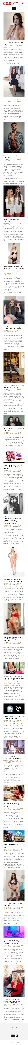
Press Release (8, 471)
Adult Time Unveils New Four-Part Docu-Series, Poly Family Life (13, 846)
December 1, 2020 (7, 470)
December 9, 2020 (7, 101)
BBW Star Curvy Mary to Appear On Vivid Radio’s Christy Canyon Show (12, 1001)
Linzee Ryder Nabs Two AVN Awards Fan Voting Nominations (13, 638)
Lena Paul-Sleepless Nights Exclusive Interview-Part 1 (13, 327)
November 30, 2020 (8, 760)
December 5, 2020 (7, 330)
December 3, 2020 (7, 432)
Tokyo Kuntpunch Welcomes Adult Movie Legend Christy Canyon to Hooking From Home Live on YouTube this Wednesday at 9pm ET (13, 520)
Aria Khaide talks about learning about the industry (14, 43)
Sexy (11, 433)
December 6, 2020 (7, 272)
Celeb (10, 761)
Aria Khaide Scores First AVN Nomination (13, 904)
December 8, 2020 (7, 159)
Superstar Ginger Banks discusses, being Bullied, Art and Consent (14, 268)
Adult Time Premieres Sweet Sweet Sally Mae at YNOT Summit (13, 466)
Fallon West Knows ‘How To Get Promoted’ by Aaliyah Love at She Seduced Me (14, 678)
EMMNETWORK (7, 47)
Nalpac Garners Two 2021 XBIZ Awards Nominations (14, 717)
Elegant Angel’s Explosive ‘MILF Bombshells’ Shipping (13, 580)
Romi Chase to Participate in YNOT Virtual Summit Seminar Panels (14, 804)
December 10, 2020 (8, 46)
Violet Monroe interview (12, 100)
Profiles (19, 45)
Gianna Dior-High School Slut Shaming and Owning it (14, 386)
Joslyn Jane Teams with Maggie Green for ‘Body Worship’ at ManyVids (11, 941)
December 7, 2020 (7, 223)
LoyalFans (14, 273)
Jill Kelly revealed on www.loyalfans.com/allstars (13, 757)
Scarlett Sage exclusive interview (11, 220)
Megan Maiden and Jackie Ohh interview (14, 429)
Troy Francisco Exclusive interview (12, 156)
